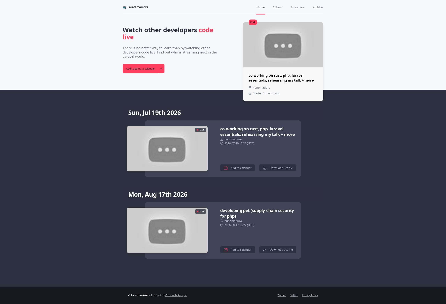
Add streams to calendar (140, 68)
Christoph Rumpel (176, 295)
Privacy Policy (310, 295)
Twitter (282, 295)
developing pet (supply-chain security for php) (257, 213)
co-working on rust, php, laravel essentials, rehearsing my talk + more (257, 131)
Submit (277, 7)
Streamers (298, 7)
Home (261, 7)
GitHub (294, 295)
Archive (318, 7)
